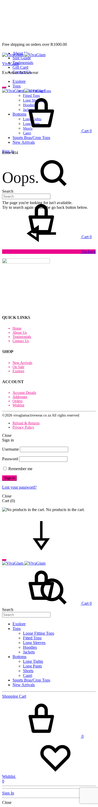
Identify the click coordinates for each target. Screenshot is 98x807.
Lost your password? (19, 487)
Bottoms (19, 656)
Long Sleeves (34, 642)
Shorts (28, 671)
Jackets (29, 652)
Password (10, 459)
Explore (19, 81)
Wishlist (18, 405)
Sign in (9, 478)
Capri (27, 675)
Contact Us (21, 341)
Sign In (8, 793)
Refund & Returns (26, 423)
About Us (20, 333)
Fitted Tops (32, 638)
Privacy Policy (23, 427)
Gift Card (20, 67)
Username (10, 449)
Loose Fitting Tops (38, 633)
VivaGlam (10, 63)
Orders (17, 401)
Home (17, 328)
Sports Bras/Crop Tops (31, 137)
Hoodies (30, 647)
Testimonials (23, 62)
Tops (17, 86)
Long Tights (33, 661)
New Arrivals (24, 142)
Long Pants (32, 666)
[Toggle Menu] (4, 87)
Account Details (24, 393)
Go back (88, 251)
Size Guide (22, 58)
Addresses (20, 397)
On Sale (18, 367)
